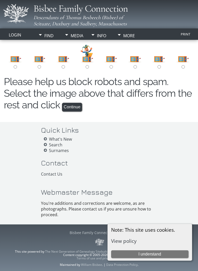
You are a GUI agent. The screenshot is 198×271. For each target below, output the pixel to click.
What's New (60, 139)
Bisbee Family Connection (81, 8)
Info (101, 36)
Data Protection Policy (122, 264)
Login (15, 35)
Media (77, 36)
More (129, 36)
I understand (149, 254)
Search (55, 145)
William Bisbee (91, 264)
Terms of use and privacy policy (99, 258)
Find (49, 36)
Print (185, 34)
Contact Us (51, 174)
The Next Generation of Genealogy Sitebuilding (78, 251)
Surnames (59, 150)
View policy (124, 241)
